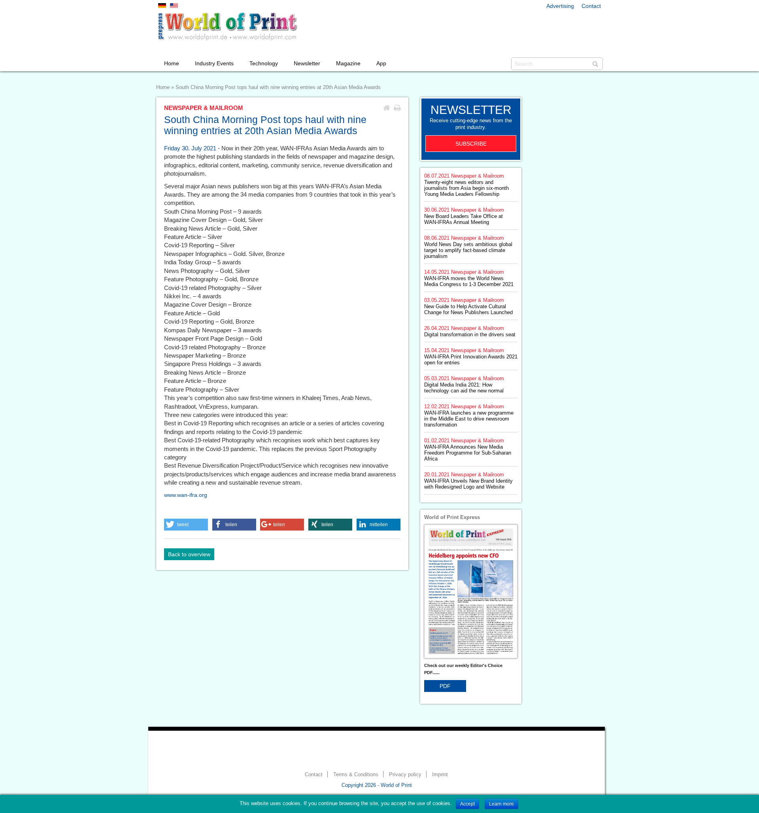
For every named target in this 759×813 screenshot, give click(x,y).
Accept (467, 804)
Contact (591, 6)
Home (171, 63)
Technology (263, 63)
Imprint (440, 774)
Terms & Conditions (355, 774)
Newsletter (307, 63)
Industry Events (214, 63)
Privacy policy (405, 774)
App (381, 63)
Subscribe (471, 143)
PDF (445, 686)
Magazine (348, 63)
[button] (186, 525)
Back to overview (189, 554)
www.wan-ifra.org (185, 495)
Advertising (560, 6)
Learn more (501, 804)
